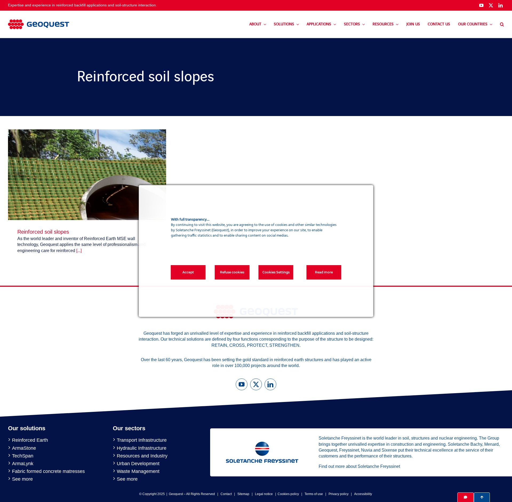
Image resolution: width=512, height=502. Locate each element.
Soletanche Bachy (465, 444)
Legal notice (264, 494)
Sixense (389, 450)
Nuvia (366, 450)
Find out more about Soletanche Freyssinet (359, 466)
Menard (491, 444)
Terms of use (314, 494)
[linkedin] (500, 5)
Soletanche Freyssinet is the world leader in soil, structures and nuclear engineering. (398, 438)
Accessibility (363, 494)
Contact (226, 494)
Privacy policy (339, 494)
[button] (502, 24)
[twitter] (491, 5)
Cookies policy (288, 494)
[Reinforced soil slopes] (87, 132)
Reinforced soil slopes (43, 232)
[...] (79, 250)
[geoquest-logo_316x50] (38, 21)
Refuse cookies (232, 272)
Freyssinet (349, 450)
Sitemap (243, 494)
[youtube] (481, 5)
